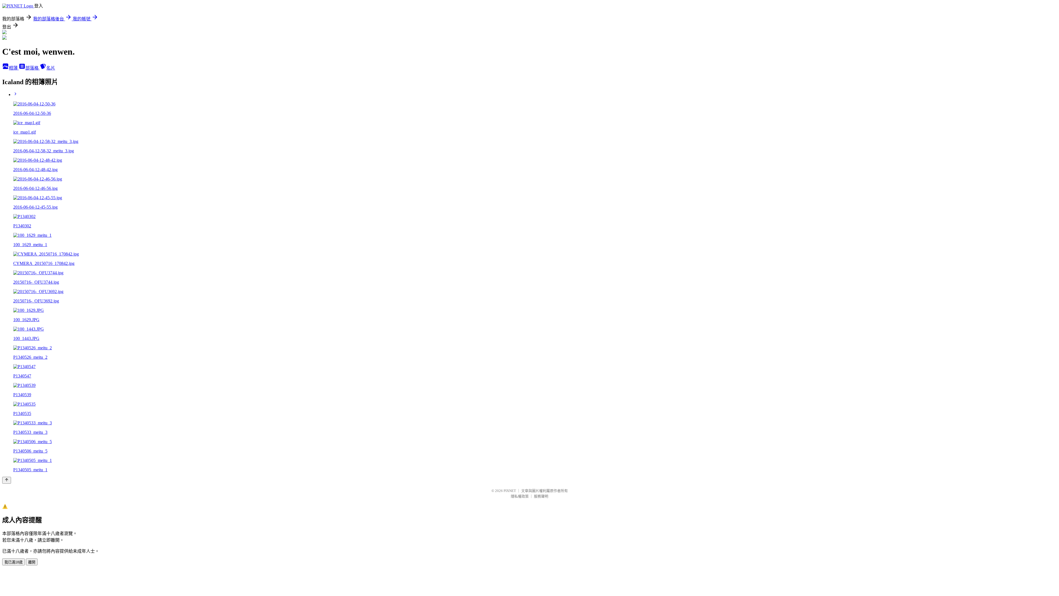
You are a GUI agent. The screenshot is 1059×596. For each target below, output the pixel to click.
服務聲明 (541, 496)
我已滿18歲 (13, 562)
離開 (31, 562)
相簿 (14, 68)
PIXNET (510, 491)
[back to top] (6, 480)
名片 (50, 68)
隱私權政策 (520, 496)
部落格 (32, 68)
